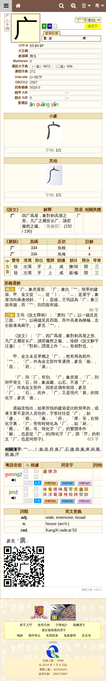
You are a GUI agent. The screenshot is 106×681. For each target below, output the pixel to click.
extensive (64, 517)
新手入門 (26, 624)
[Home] (18, 6)
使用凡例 (44, 624)
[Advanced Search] (73, 5)
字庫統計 (61, 624)
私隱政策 (52, 635)
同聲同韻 (50, 483)
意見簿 (86, 635)
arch (63, 523)
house (51, 523)
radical (65, 530)
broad (80, 517)
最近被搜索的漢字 (54, 630)
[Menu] (6, 6)
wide (50, 517)
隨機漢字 (79, 624)
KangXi (52, 530)
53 (74, 530)
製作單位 (34, 635)
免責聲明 (70, 635)
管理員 (53, 642)
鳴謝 (20, 635)
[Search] (61, 6)
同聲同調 (84, 483)
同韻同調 (67, 483)
